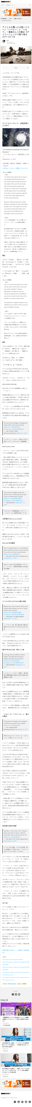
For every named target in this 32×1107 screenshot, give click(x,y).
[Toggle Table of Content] (16, 68)
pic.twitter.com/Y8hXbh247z (13, 500)
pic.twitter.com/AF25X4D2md (14, 614)
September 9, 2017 (10, 841)
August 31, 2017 (22, 433)
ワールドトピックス (6, 20)
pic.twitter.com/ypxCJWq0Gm (14, 429)
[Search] (30, 5)
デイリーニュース (12, 983)
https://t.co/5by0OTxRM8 (12, 612)
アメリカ (5, 983)
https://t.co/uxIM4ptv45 (12, 554)
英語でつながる (17, 18)
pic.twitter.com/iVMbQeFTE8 (13, 663)
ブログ (10, 18)
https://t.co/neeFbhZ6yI (12, 837)
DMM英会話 (3, 18)
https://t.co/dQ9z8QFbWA (13, 498)
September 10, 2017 (10, 558)
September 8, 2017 (21, 729)
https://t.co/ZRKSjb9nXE (12, 725)
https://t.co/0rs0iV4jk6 (11, 661)
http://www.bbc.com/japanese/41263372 (12, 959)
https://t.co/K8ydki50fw (12, 427)
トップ (2, 5)
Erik (8, 40)
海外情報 (24, 983)
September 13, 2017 (10, 618)
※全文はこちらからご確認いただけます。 (15, 168)
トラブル (19, 983)
